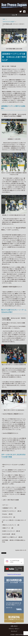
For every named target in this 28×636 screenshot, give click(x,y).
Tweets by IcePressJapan (14, 574)
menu (13, 15)
